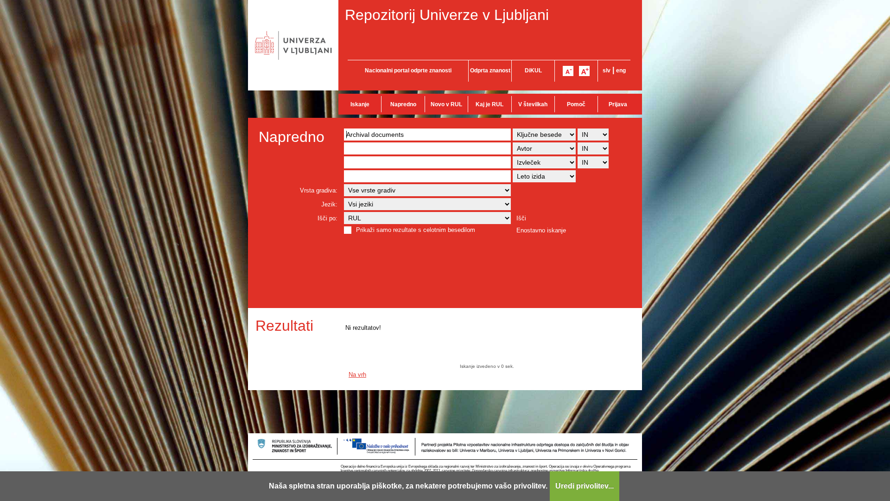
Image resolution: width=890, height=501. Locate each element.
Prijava (618, 104)
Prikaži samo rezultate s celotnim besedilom (415, 229)
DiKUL (533, 70)
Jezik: (329, 204)
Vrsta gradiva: (318, 190)
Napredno (403, 104)
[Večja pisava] (584, 71)
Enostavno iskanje (541, 230)
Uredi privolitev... (584, 486)
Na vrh (357, 374)
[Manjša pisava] (568, 71)
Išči (521, 218)
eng (621, 70)
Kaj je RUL (489, 104)
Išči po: (327, 218)
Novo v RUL (446, 104)
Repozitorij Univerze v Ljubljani (447, 14)
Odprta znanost (490, 70)
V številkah (532, 104)
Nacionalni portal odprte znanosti (408, 70)
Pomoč (576, 104)
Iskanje (359, 104)
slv (606, 70)
